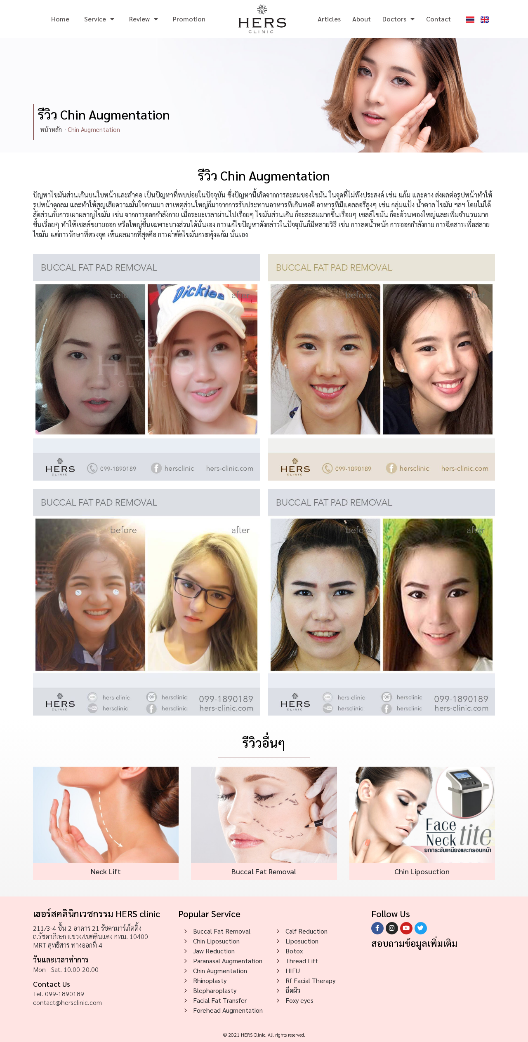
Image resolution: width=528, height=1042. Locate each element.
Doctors (394, 18)
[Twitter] (421, 928)
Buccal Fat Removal (263, 871)
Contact (438, 18)
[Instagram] (392, 928)
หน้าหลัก (51, 129)
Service (95, 18)
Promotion (189, 18)
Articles (329, 18)
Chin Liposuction (422, 871)
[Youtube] (406, 928)
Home (60, 18)
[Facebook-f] (377, 928)
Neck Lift (106, 871)
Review (139, 18)
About (361, 18)
